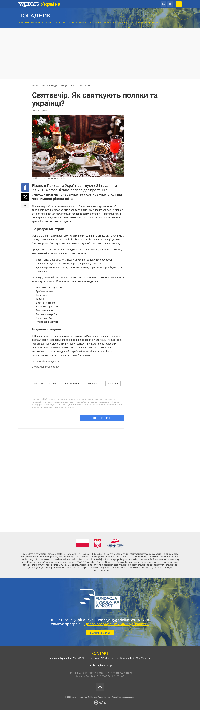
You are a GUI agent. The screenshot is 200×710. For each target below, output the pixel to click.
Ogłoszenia (113, 383)
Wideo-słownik (149, 22)
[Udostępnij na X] (25, 197)
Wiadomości (94, 383)
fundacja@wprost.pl (100, 665)
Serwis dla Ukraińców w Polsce (65, 383)
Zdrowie (60, 22)
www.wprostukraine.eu (43, 554)
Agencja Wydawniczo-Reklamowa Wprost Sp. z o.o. (91, 697)
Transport (95, 22)
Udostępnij (104, 418)
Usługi (70, 22)
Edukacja (81, 22)
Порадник (34, 15)
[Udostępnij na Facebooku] (25, 187)
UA (163, 4)
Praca (49, 22)
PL (170, 4)
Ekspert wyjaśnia (129, 22)
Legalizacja (37, 22)
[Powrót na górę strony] (100, 687)
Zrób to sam (110, 22)
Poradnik (23, 22)
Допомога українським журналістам (116, 624)
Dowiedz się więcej (100, 632)
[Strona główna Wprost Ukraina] (39, 4)
